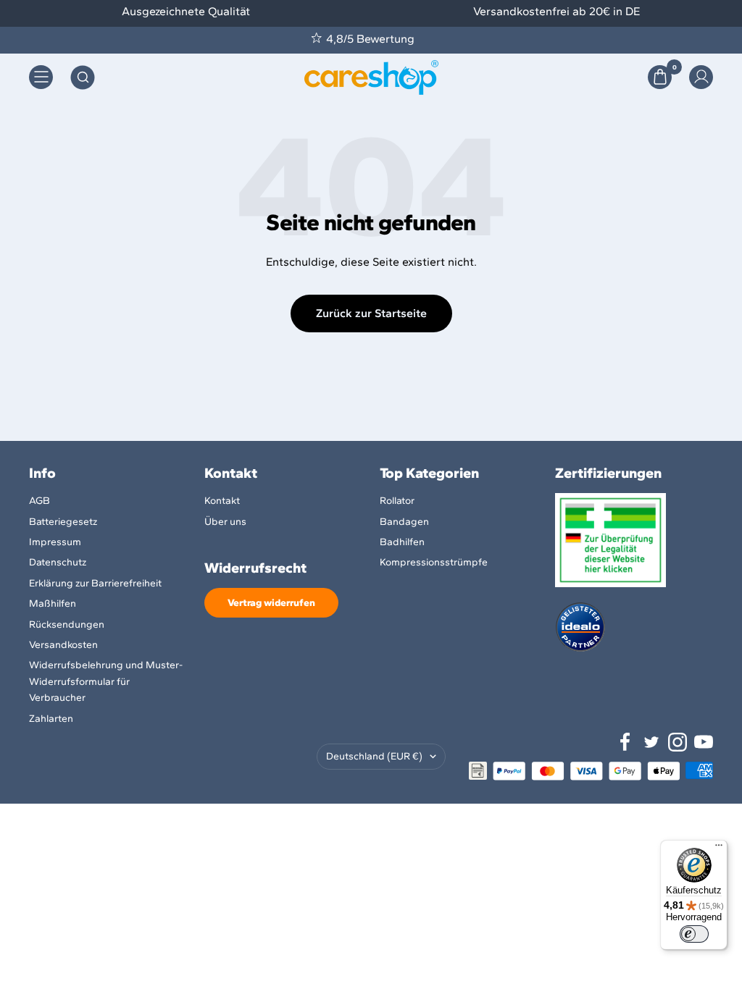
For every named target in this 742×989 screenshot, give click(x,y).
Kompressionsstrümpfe (434, 562)
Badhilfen (402, 542)
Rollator (397, 500)
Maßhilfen (52, 603)
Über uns (225, 521)
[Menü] (719, 848)
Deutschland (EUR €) (374, 756)
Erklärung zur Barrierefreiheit (95, 583)
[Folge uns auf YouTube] (703, 742)
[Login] (701, 77)
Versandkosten (63, 645)
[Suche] (82, 77)
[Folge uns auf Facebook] (625, 742)
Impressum (55, 542)
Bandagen (404, 521)
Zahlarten (51, 718)
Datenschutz (57, 562)
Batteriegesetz (63, 521)
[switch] (694, 934)
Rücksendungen (66, 624)
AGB (39, 500)
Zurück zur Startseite (371, 313)
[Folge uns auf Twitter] (651, 742)
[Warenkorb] (660, 77)
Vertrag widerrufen (271, 603)
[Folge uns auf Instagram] (677, 742)
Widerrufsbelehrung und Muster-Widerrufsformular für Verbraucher (106, 681)
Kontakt (222, 500)
